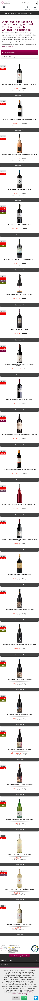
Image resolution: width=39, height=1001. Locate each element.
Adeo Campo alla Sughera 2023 (19, 189)
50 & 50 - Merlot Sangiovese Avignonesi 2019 (19, 119)
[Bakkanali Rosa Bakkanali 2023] (19, 738)
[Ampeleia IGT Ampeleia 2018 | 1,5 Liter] (19, 283)
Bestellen (19, 235)
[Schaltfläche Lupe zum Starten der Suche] (36, 3)
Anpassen (16, 997)
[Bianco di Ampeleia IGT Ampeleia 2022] (19, 808)
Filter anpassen (9, 52)
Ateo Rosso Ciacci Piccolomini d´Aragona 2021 (19, 469)
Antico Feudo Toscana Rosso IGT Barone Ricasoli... (19, 365)
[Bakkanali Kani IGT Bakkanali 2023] (19, 703)
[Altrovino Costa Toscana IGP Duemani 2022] (19, 248)
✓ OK (24, 997)
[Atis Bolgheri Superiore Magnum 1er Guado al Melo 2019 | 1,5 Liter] (19, 493)
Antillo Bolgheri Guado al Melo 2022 (19, 399)
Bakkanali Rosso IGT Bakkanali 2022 (19, 784)
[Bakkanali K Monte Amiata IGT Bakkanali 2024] (19, 633)
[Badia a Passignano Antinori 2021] (19, 563)
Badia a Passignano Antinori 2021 (19, 574)
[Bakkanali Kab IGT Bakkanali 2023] (19, 668)
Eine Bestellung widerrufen (19, 956)
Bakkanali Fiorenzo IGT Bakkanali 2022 (19, 609)
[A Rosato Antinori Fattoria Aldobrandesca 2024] (19, 143)
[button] (36, 998)
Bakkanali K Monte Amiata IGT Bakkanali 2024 (19, 644)
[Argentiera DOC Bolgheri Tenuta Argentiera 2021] (19, 423)
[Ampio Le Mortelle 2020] (19, 318)
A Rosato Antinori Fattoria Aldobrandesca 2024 (19, 154)
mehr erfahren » (7, 46)
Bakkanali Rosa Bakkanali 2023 (19, 749)
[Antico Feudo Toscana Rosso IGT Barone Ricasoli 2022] (19, 353)
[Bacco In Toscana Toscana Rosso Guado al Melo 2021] (19, 528)
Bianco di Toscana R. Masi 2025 (19, 854)
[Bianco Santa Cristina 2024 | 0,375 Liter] (19, 878)
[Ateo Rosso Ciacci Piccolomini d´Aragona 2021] (19, 458)
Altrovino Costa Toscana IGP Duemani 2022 (19, 259)
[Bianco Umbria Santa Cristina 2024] (19, 913)
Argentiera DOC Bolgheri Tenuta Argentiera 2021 (19, 434)
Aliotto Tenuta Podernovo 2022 (19, 224)
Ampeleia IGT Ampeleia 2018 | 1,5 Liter (19, 294)
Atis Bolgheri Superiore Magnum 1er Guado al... (19, 504)
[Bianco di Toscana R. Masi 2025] (19, 843)
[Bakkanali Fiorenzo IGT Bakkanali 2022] (19, 598)
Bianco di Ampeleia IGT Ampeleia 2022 (19, 819)
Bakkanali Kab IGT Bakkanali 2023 (19, 679)
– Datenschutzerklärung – (22, 993)
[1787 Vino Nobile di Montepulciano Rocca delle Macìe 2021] (19, 73)
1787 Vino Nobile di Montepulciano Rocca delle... (19, 84)
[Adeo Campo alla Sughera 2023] (19, 178)
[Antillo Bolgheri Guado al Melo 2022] (19, 388)
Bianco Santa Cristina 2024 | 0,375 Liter (19, 889)
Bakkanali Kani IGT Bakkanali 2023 (19, 714)
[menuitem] (35, 8)
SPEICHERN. (28, 992)
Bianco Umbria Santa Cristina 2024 (19, 924)
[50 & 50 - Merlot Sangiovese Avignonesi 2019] (19, 108)
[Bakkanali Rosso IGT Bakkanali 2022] (19, 773)
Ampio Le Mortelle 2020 (19, 329)
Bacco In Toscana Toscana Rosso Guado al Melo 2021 (19, 540)
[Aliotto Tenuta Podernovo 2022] (19, 213)
